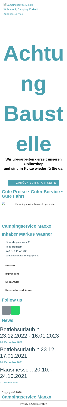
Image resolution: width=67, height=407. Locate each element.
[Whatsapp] (15, 310)
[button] (33, 183)
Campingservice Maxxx (26, 396)
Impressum (12, 273)
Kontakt (10, 265)
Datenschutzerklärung (18, 290)
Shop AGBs (12, 282)
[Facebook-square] (6, 310)
